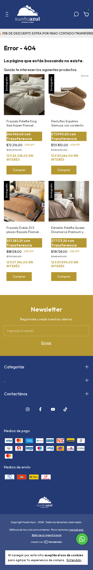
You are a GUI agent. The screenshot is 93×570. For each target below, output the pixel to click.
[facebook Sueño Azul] (40, 409)
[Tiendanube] (46, 542)
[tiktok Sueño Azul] (65, 409)
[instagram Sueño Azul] (28, 409)
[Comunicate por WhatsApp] (82, 539)
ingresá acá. (76, 529)
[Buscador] (76, 15)
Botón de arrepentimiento (46, 535)
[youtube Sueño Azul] (53, 409)
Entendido (74, 560)
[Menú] (8, 15)
